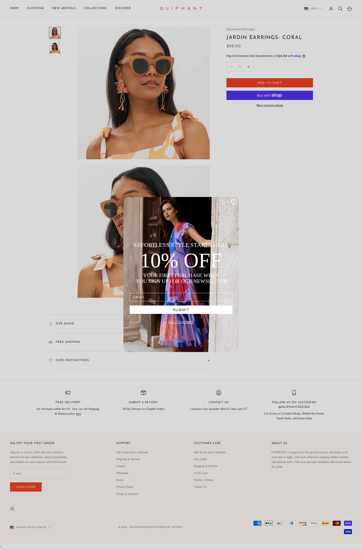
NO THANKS (181, 322)
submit (181, 309)
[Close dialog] (234, 201)
